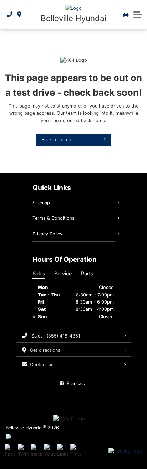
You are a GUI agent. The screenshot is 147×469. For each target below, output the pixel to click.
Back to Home (56, 139)
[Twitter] (23, 451)
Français (76, 383)
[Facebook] (10, 451)
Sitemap (41, 202)
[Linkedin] (62, 451)
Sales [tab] (38, 273)
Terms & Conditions (53, 218)
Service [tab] (63, 273)
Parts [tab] (87, 273)
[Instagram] (36, 451)
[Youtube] (49, 451)
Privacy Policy (47, 233)
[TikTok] (75, 451)
